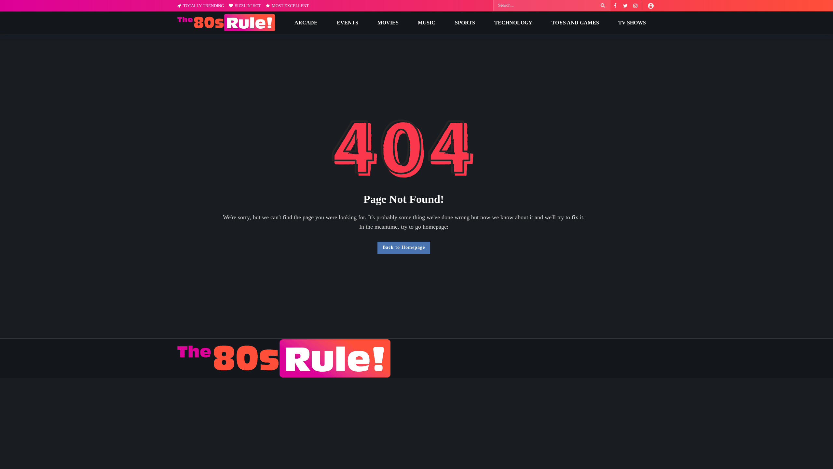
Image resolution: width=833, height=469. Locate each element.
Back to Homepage (404, 247)
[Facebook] (615, 6)
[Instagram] (635, 6)
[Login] (651, 5)
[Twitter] (625, 6)
